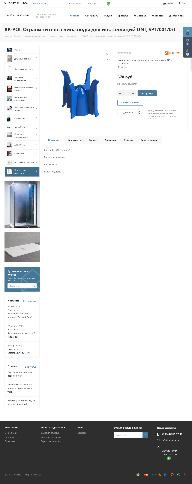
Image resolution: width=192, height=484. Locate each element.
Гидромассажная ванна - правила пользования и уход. (20, 388)
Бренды (81, 432)
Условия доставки (51, 436)
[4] (127, 53)
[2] (121, 53)
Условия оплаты (50, 432)
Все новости (30, 300)
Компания (11, 427)
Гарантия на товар (51, 441)
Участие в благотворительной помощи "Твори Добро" (20, 314)
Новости (9, 436)
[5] (130, 53)
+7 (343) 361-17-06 (172, 433)
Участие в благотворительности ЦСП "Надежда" (21, 333)
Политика (9, 441)
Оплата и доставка (53, 427)
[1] (118, 53)
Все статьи (31, 366)
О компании (11, 432)
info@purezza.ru (170, 440)
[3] (124, 53)
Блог (80, 427)
